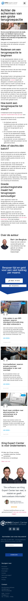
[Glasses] (17, 529)
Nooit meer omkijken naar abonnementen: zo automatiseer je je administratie (13, 413)
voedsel (12, 80)
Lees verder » (6, 338)
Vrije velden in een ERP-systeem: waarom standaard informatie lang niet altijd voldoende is (13, 321)
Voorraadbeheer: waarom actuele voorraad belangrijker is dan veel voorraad (13, 367)
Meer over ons (6, 461)
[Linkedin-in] (14, 529)
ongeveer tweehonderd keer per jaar (11, 114)
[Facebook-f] (10, 529)
